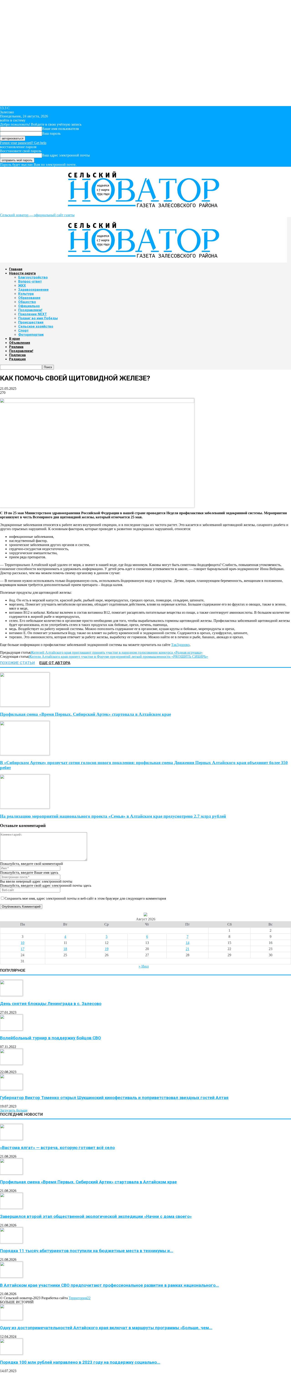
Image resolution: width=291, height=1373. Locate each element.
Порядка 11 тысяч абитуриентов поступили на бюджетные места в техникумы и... (86, 1250)
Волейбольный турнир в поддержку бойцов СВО (50, 1037)
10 (22, 943)
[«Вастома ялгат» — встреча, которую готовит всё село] (11, 1139)
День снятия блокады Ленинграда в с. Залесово (50, 1003)
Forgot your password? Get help (23, 143)
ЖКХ (22, 285)
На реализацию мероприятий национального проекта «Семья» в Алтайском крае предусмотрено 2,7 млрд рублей (113, 816)
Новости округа (22, 273)
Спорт (23, 330)
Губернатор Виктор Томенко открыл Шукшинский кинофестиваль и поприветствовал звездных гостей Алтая (114, 1097)
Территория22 (79, 1298)
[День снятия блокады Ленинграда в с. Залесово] (11, 995)
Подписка (17, 355)
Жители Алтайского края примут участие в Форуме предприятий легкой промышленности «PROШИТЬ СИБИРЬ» (118, 656)
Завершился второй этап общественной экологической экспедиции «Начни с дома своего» (96, 1216)
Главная (15, 269)
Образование (29, 298)
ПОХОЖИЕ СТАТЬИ (17, 662)
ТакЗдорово (180, 645)
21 (187, 949)
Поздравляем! (30, 310)
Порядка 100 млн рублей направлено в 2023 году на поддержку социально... (80, 1362)
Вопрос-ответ (30, 281)
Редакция (17, 359)
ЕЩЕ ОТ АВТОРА (54, 662)
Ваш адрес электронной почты (66, 155)
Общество (27, 302)
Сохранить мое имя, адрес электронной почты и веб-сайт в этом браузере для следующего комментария (85, 898)
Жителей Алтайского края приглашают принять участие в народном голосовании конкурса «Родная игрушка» (116, 652)
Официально (29, 306)
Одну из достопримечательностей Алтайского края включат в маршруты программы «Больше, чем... (106, 1327)
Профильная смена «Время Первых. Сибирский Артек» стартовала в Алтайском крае (85, 714)
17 (22, 949)
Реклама (16, 347)
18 (65, 949)
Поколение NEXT (32, 314)
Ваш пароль (51, 133)
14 (187, 943)
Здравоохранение (33, 290)
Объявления (19, 343)
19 (106, 949)
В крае (14, 339)
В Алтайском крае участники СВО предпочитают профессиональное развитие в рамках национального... (109, 1285)
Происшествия (30, 322)
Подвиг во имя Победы (38, 318)
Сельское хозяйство (35, 326)
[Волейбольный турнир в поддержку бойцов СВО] (11, 1029)
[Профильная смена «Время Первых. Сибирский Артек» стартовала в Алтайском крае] (25, 705)
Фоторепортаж (31, 335)
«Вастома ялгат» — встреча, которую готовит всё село (57, 1147)
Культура (26, 294)
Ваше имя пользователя (60, 129)
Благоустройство (33, 277)
